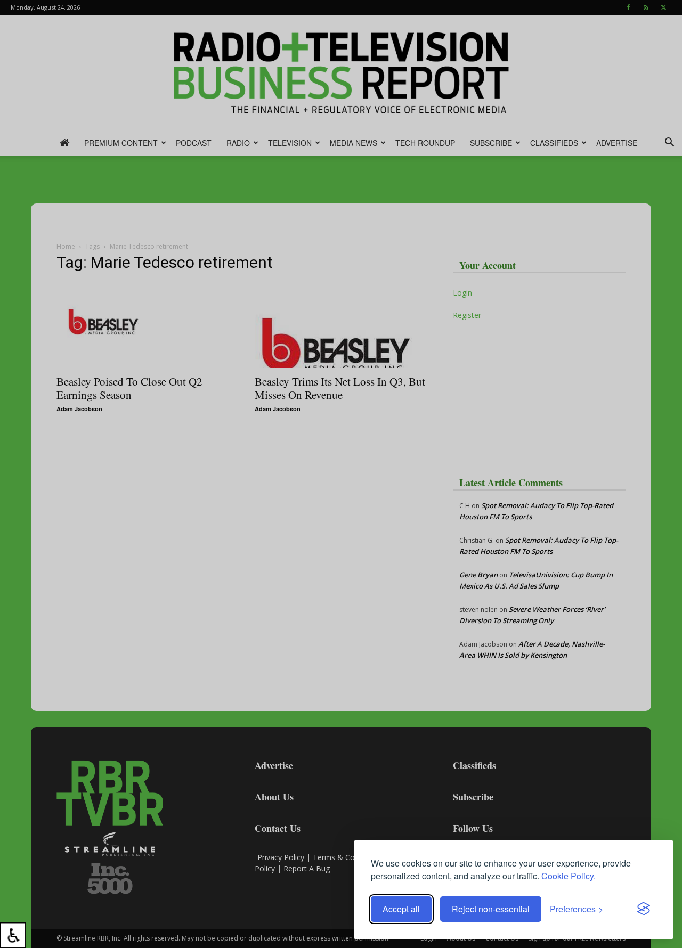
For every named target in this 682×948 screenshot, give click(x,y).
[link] (13, 935)
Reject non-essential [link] (491, 909)
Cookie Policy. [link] (568, 876)
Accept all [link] (401, 909)
